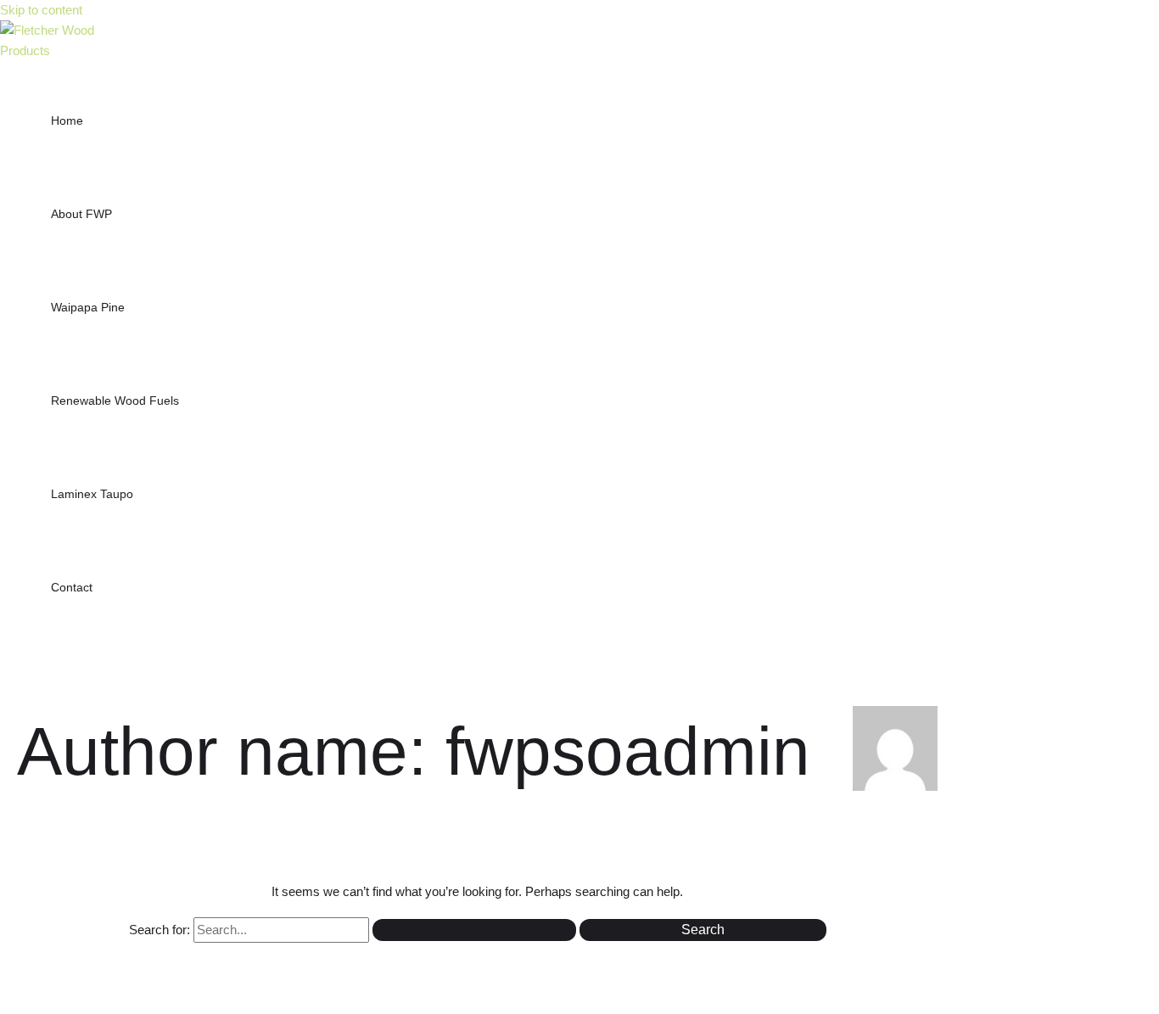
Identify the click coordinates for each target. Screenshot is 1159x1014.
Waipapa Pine (88, 307)
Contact (71, 587)
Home (67, 120)
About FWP (81, 214)
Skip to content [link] (41, 10)
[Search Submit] (474, 930)
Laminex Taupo (92, 494)
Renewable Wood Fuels (115, 400)
